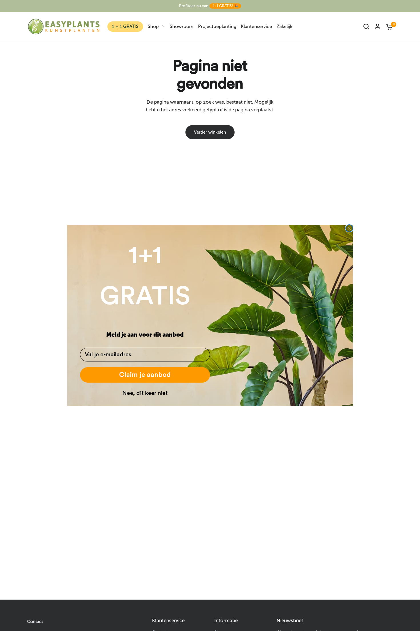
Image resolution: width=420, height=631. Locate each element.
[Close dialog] (349, 228)
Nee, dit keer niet (145, 393)
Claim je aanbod (145, 374)
